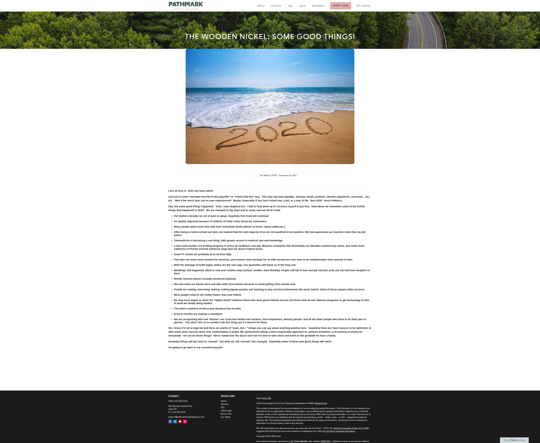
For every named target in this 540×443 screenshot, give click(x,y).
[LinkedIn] (175, 421)
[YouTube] (180, 421)
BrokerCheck (321, 403)
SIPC (329, 441)
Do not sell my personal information (339, 431)
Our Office (225, 417)
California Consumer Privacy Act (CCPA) (351, 428)
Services (225, 404)
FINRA (323, 441)
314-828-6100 (181, 401)
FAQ (222, 407)
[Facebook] (170, 421)
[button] (261, 5)
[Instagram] (185, 421)
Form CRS (266, 398)
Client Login (226, 410)
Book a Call (226, 414)
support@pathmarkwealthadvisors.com (186, 417)
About (223, 401)
